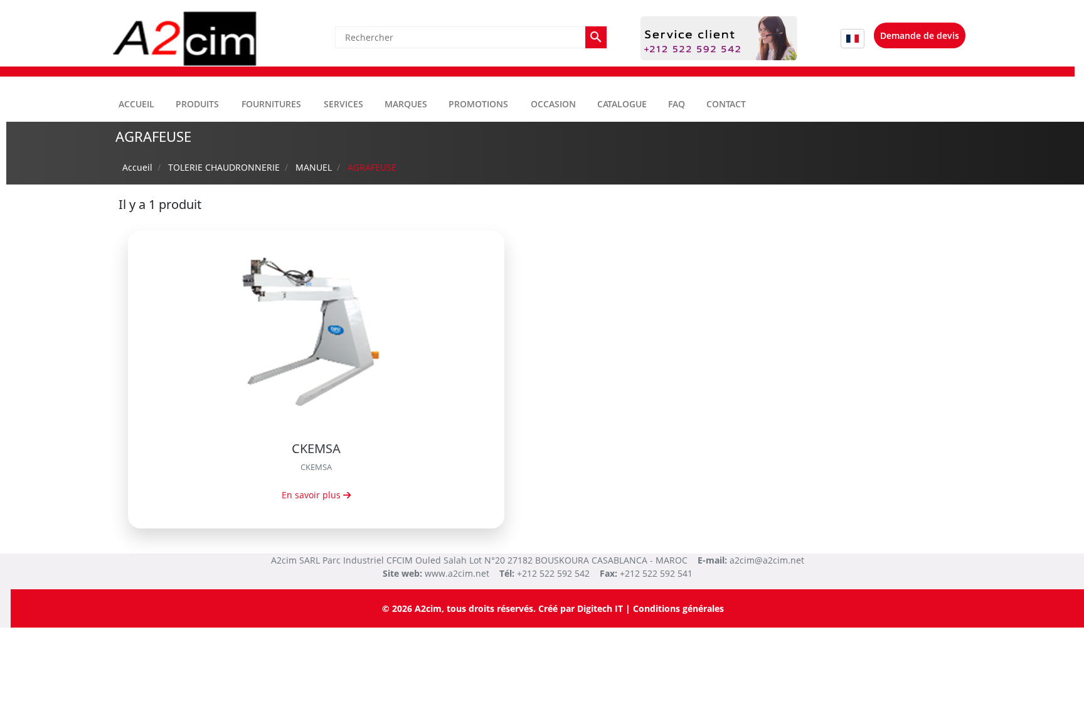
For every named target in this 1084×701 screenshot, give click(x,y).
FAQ (676, 104)
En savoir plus (312, 495)
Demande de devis (919, 35)
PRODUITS (197, 104)
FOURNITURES (271, 104)
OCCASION (553, 104)
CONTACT (726, 104)
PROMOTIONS (478, 104)
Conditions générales (678, 608)
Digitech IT (600, 608)
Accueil (136, 104)
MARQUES (406, 104)
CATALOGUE (622, 104)
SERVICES (343, 104)
